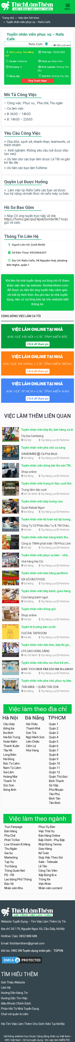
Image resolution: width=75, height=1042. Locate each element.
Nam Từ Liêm (12, 768)
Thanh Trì (9, 781)
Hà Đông (8, 759)
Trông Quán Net (14, 870)
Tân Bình (54, 803)
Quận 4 (53, 737)
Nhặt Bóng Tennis (50, 844)
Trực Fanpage (13, 827)
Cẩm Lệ (31, 746)
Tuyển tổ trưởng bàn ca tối (38, 627)
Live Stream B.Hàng (17, 844)
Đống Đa (8, 728)
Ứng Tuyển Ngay (37, 80)
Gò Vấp (53, 785)
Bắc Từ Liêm (11, 763)
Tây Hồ (7, 750)
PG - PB (9, 875)
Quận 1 (53, 724)
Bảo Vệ (9, 883)
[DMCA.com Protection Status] (22, 960)
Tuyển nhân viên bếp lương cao (42, 501)
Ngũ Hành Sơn (35, 737)
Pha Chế (9, 835)
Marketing (11, 857)
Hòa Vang (32, 750)
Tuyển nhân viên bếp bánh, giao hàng (46, 591)
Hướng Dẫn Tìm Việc (14, 998)
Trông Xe (44, 879)
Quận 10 (54, 763)
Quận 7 (53, 750)
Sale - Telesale (48, 862)
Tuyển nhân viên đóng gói (38, 609)
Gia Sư (8, 853)
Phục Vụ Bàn (47, 827)
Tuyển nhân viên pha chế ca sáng (43, 447)
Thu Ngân (10, 848)
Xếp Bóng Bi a (47, 875)
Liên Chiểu (32, 741)
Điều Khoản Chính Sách (16, 1003)
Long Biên (9, 754)
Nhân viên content (50, 888)
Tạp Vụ (9, 862)
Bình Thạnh (56, 781)
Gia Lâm (8, 772)
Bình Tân (54, 798)
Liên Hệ (5, 987)
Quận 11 (54, 768)
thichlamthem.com (55, 285)
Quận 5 (53, 741)
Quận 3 (53, 732)
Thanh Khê (33, 728)
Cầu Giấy (9, 724)
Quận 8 (53, 754)
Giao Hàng (45, 848)
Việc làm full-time (28, 17)
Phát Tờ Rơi (12, 840)
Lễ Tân (43, 866)
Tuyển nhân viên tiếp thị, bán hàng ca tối (47, 429)
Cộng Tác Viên (48, 870)
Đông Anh (9, 789)
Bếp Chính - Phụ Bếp (52, 840)
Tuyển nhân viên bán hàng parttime (44, 573)
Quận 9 (53, 759)
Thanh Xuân (11, 746)
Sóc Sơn (8, 785)
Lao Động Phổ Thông (18, 879)
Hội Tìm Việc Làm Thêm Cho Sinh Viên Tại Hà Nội (33, 1024)
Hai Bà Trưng (11, 737)
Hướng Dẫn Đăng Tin (14, 992)
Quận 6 (53, 746)
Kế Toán (44, 853)
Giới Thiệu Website (13, 982)
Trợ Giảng (10, 866)
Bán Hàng (10, 831)
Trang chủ (8, 17)
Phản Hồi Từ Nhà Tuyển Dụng (20, 1008)
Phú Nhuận (56, 789)
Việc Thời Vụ (47, 831)
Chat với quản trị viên (14, 1014)
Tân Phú (54, 794)
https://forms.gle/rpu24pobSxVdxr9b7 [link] (32, 219)
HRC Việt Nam (13, 1040)
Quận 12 (54, 772)
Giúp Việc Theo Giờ (51, 857)
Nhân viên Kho (13, 888)
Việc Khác (45, 883)
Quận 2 (53, 728)
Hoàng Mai (10, 776)
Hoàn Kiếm (10, 741)
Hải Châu (32, 724)
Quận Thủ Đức (58, 776)
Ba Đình (8, 732)
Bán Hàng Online (49, 835)
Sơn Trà (31, 732)
